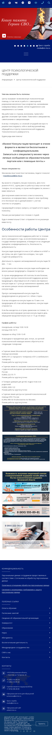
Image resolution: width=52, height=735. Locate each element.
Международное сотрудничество (15, 647)
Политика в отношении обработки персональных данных (25, 585)
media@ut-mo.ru (43, 48)
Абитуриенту (7, 638)
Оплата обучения (9, 608)
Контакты (6, 657)
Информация (7, 80)
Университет (7, 623)
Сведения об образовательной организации (20, 618)
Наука (4, 633)
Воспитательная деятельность (15, 642)
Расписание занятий (10, 613)
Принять (41, 724)
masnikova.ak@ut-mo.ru (12, 176)
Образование (7, 628)
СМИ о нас (6, 652)
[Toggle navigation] (26, 54)
